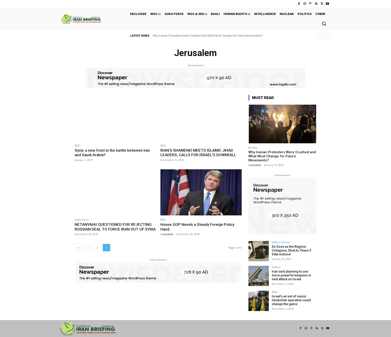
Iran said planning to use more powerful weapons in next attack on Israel (291, 275)
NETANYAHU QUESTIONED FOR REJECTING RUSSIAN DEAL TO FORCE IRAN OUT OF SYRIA (115, 226)
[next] (327, 35)
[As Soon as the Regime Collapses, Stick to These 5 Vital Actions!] (258, 251)
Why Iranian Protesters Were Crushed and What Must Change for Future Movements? (208, 35)
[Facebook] (299, 4)
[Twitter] (322, 4)
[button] (323, 23)
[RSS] (316, 4)
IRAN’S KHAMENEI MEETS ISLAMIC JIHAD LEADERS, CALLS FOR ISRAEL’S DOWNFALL (198, 152)
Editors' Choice (281, 242)
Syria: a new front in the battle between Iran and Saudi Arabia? (112, 152)
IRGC (78, 145)
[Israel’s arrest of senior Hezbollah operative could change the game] (258, 301)
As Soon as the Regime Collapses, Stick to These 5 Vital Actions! (291, 250)
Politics (276, 267)
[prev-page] (78, 247)
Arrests (252, 147)
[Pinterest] (310, 4)
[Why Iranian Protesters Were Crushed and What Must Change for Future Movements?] (282, 124)
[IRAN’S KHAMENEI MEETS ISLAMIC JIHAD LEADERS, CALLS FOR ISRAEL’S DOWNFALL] (201, 118)
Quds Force (82, 219)
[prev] (320, 35)
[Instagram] (305, 4)
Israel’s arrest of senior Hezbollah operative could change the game (291, 300)
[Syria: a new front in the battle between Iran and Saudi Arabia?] (115, 118)
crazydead (166, 234)
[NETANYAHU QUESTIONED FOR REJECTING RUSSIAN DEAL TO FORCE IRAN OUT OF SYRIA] (115, 192)
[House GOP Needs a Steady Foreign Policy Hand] (201, 192)
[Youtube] (327, 4)
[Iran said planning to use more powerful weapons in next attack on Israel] (258, 276)
